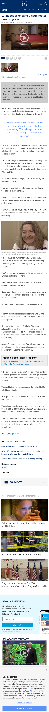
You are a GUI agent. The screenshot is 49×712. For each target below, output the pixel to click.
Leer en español (42, 75)
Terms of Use (6, 631)
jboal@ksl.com (14, 433)
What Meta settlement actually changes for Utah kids (23, 524)
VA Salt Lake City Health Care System (17, 364)
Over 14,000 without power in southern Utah (19, 446)
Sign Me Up (18, 625)
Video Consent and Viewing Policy (15, 696)
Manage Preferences (24, 703)
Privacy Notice (16, 631)
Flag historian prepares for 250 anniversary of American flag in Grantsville (24, 585)
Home (25, 10)
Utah (4, 467)
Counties (32, 10)
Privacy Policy (35, 691)
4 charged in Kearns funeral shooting (21, 554)
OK (46, 670)
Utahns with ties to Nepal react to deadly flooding (21, 458)
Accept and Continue (24, 708)
